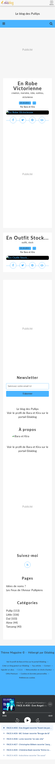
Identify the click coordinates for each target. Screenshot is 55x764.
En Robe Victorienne (27, 86)
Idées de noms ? (16, 586)
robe (32, 93)
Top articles (36, 666)
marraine (25, 93)
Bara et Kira (33, 413)
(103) (11, 618)
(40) (13, 626)
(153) (13, 610)
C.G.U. (20, 670)
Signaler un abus (8, 670)
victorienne (27, 97)
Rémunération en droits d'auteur (39, 670)
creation (15, 93)
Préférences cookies (27, 678)
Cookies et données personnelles (34, 674)
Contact (47, 666)
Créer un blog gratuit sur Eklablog (15, 666)
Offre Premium (12, 674)
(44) (12, 622)
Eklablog (49, 652)
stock (30, 243)
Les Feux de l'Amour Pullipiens (24, 590)
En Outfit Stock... (27, 238)
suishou (39, 93)
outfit (24, 243)
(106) (12, 614)
